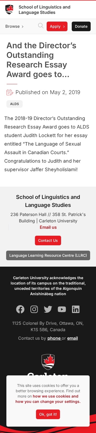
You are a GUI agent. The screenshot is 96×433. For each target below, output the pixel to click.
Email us (48, 227)
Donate (81, 26)
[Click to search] (40, 26)
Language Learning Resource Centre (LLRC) (48, 255)
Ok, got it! (48, 414)
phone (54, 338)
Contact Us (48, 240)
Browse (12, 26)
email (72, 338)
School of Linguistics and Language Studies (44, 9)
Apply (55, 26)
